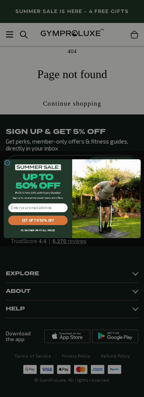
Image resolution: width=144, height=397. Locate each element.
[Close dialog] (7, 162)
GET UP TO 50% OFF (38, 220)
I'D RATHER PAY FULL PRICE (38, 230)
